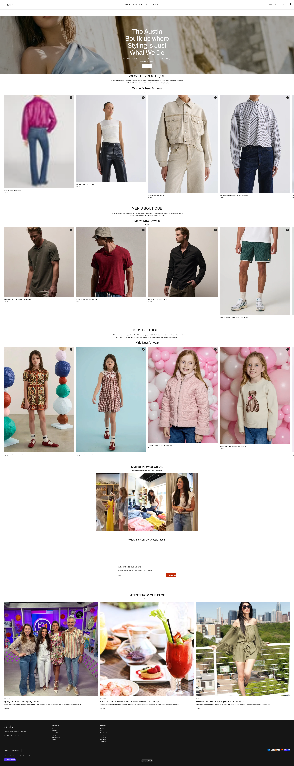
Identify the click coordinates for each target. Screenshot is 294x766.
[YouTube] (12, 735)
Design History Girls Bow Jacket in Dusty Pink (160, 445)
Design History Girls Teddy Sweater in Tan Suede (233, 446)
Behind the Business (104, 733)
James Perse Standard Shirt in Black (157, 300)
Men (134, 5)
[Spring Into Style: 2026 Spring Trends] (51, 649)
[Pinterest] (16, 735)
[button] (147, 66)
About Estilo (103, 725)
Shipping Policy (55, 735)
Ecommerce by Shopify (27, 755)
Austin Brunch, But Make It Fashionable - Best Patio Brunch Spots (131, 701)
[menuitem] (128, 5)
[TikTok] (20, 735)
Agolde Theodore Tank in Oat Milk (85, 184)
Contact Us (54, 730)
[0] (289, 4)
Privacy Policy (103, 739)
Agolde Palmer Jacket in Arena (156, 195)
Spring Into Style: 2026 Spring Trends (21, 701)
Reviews (102, 735)
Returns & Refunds (56, 737)
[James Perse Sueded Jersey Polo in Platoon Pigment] (39, 262)
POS (20, 755)
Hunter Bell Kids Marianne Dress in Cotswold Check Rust (91, 454)
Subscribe (171, 575)
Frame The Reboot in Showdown (12, 190)
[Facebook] (5, 735)
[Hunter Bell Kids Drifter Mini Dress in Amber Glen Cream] (39, 399)
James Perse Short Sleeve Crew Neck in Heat (88, 300)
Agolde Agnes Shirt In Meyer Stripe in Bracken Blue (234, 195)
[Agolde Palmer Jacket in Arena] (183, 144)
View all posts (147, 599)
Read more (6, 708)
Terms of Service (103, 741)
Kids (140, 5)
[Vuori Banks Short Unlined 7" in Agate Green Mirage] (255, 271)
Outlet (148, 5)
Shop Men (147, 224)
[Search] (286, 4)
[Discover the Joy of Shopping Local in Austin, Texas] (243, 649)
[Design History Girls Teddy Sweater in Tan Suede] (255, 395)
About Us (155, 5)
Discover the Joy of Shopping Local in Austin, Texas (220, 701)
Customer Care (55, 725)
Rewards (54, 739)
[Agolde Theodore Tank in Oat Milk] (111, 138)
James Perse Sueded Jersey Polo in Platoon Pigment (18, 300)
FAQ (53, 728)
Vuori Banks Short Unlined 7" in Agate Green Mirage (234, 317)
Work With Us (103, 737)
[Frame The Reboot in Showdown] (39, 141)
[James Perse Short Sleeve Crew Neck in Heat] (111, 262)
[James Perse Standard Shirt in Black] (183, 262)
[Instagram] (9, 735)
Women (127, 5)
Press (101, 730)
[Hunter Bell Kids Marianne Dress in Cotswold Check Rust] (111, 399)
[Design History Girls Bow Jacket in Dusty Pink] (183, 395)
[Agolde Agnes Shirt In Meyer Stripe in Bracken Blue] (255, 144)
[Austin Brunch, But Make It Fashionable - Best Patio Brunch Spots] (147, 649)
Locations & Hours (56, 733)
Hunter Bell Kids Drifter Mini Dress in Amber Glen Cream (19, 454)
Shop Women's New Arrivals (147, 92)
